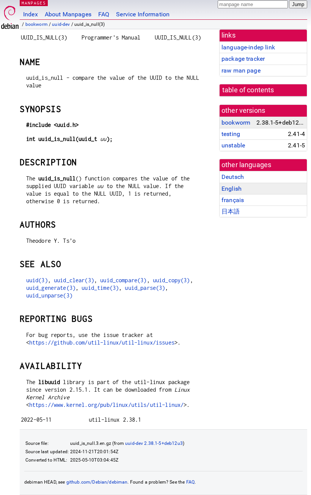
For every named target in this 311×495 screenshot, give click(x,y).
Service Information (143, 14)
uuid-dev (61, 24)
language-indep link (248, 47)
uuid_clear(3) (74, 280)
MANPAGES (34, 2)
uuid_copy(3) (171, 280)
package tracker (243, 58)
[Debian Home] (9, 15)
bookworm (36, 24)
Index (30, 14)
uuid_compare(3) (123, 280)
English (231, 188)
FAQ (103, 14)
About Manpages (68, 14)
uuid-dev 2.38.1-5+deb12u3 (154, 443)
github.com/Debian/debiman (97, 482)
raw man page (241, 70)
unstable (233, 145)
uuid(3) (37, 280)
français (232, 200)
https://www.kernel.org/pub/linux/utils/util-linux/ (106, 405)
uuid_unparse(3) (49, 295)
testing (230, 134)
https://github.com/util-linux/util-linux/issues (101, 342)
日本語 (230, 211)
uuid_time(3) (100, 288)
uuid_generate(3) (50, 288)
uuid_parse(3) (145, 288)
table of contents (248, 90)
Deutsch (232, 176)
